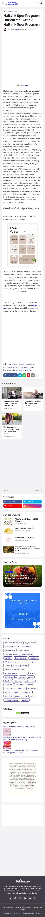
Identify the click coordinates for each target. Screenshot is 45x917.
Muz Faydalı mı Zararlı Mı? (24, 528)
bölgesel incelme (11, 677)
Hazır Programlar (21, 658)
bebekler (23, 673)
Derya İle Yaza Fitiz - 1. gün (24, 537)
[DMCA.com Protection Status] (22, 714)
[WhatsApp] (24, 375)
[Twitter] (20, 375)
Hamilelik (8, 658)
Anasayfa (7, 913)
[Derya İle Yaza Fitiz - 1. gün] (8, 540)
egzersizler (8, 685)
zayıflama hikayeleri (12, 700)
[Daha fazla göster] (37, 375)
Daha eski (38, 490)
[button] (2, 3)
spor (31, 370)
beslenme (33, 673)
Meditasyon (34, 658)
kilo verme (16, 370)
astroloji (24, 666)
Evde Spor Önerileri (10, 367)
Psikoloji (24, 662)
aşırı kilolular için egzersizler (15, 669)
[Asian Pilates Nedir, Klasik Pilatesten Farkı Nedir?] (12, 393)
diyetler (7, 681)
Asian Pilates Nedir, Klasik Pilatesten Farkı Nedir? (11, 403)
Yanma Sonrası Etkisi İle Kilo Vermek (33, 402)
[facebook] (15, 898)
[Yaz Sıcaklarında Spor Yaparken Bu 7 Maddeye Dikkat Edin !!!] (12, 419)
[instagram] (20, 898)
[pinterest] (25, 898)
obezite (7, 692)
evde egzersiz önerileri (27, 364)
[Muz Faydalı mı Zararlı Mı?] (8, 530)
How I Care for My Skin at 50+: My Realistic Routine (22, 737)
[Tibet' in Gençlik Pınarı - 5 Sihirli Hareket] (8, 521)
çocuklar (25, 700)
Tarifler (7, 666)
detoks (30, 677)
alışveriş (16, 666)
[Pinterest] (28, 375)
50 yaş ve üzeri (30, 643)
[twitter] (10, 898)
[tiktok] (34, 898)
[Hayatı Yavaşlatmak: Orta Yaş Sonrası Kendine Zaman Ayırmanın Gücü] (8, 549)
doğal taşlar (17, 681)
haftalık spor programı (26, 367)
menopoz (21, 688)
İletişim (38, 913)
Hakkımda (16, 913)
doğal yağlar (29, 681)
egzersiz (15, 11)
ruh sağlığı (8, 696)
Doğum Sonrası (23, 650)
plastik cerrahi (26, 692)
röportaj (18, 696)
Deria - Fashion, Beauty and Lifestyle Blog (19, 727)
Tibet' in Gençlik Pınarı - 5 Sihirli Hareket (26, 520)
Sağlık (32, 662)
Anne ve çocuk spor (12, 646)
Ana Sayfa (7, 11)
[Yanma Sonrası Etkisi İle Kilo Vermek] (33, 393)
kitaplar (30, 685)
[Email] (33, 375)
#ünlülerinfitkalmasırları (13, 643)
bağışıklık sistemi (11, 673)
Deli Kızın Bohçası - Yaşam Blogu (15, 740)
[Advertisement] (22, 58)
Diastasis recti (10, 650)
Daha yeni (6, 490)
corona (22, 677)
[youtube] (30, 898)
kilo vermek (25, 370)
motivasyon (32, 688)
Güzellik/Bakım (27, 654)
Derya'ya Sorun (28, 913)
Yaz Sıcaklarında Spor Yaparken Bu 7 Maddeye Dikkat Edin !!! (11, 430)
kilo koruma (7, 370)
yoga (32, 696)
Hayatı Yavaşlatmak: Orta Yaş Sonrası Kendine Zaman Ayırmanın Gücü (27, 549)
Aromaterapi (26, 646)
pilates (15, 692)
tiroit (25, 696)
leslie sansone (10, 688)
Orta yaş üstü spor (11, 662)
